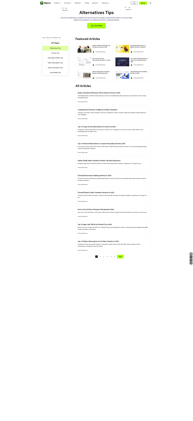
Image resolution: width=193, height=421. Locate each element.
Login (134, 3)
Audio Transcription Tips (55, 67)
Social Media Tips (55, 72)
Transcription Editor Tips (55, 58)
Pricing (87, 3)
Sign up (143, 3)
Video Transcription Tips (55, 63)
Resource (49, 37)
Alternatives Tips (55, 48)
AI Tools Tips (55, 53)
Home (44, 37)
